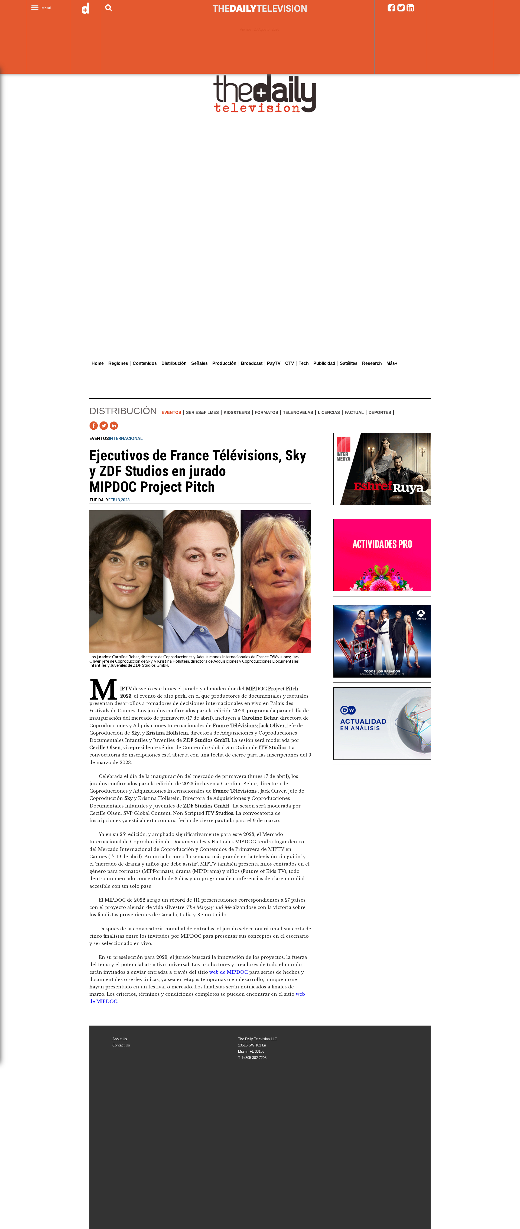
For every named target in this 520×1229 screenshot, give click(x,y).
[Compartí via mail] (123, 425)
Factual (354, 412)
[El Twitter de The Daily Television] (401, 10)
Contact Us (121, 1045)
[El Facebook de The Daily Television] (391, 10)
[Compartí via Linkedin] (113, 425)
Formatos (266, 412)
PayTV (274, 363)
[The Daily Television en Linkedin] (410, 10)
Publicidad (324, 363)
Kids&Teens (237, 412)
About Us (119, 1039)
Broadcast (251, 363)
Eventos (171, 412)
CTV (289, 363)
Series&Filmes (202, 412)
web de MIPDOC (229, 972)
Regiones (118, 363)
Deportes (380, 412)
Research (372, 363)
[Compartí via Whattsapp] (133, 425)
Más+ (391, 363)
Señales (199, 363)
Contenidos (145, 363)
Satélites (349, 363)
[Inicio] (265, 93)
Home (98, 363)
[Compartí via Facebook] (93, 425)
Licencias (329, 412)
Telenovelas (298, 412)
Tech (304, 363)
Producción (224, 363)
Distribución (174, 363)
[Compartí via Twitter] (103, 425)
